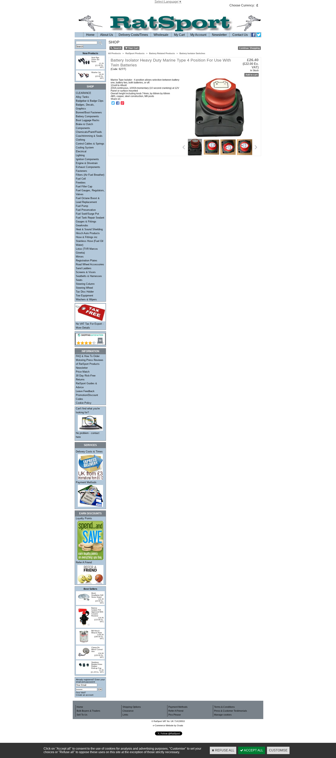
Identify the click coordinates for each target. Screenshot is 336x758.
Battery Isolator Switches (192, 53)
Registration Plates (86, 260)
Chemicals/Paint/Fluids (89, 131)
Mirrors (80, 256)
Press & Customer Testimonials (230, 711)
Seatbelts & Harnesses (89, 276)
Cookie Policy (83, 402)
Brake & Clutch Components (84, 126)
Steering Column (85, 283)
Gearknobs (82, 225)
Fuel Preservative (86, 209)
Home (90, 34)
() (100, 342)
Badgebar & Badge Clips (89, 100)
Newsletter (219, 34)
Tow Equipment (84, 295)
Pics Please (174, 714)
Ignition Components (87, 159)
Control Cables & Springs (90, 143)
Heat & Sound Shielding (89, 229)
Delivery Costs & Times (89, 451)
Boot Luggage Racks (87, 120)
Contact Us (240, 34)
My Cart (179, 34)
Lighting (80, 155)
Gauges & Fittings (86, 221)
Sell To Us (82, 714)
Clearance (128, 711)
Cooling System (85, 147)
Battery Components (87, 116)
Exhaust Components (88, 167)
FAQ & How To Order (88, 356)
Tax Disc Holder (85, 291)
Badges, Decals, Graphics (85, 106)
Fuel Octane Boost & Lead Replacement (88, 200)
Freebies (81, 182)
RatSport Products (134, 53)
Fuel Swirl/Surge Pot (87, 213)
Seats (79, 280)
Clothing (80, 139)
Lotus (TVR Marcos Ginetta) (87, 250)
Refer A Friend (84, 562)
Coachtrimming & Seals (89, 135)
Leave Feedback (85, 391)
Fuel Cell (81, 178)
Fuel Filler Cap (84, 186)
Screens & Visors (86, 272)
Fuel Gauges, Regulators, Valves (90, 192)
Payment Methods (86, 482)
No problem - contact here (87, 435)
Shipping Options (131, 707)
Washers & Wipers (86, 299)
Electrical (81, 151)
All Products (114, 53)
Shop (90, 86)
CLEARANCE (83, 93)
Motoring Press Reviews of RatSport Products (89, 362)
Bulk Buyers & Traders (88, 711)
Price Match (82, 371)
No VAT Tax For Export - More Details (89, 325)
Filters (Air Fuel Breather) (90, 174)
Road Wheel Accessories (90, 264)
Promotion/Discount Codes (87, 397)
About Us (106, 34)
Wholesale (161, 34)
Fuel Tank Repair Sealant (90, 217)
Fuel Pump (82, 205)
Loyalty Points (84, 518)
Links (125, 714)
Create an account (84, 695)
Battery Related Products (162, 53)
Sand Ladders (83, 268)
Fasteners (81, 170)
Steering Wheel (84, 287)
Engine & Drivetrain (87, 163)
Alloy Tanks (82, 96)
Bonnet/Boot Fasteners (89, 112)
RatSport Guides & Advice (86, 385)
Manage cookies (223, 714)
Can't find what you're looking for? (88, 410)
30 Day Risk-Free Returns (85, 377)
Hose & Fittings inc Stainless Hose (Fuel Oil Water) (89, 241)
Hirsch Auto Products (88, 233)
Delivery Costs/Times (133, 34)
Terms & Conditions (224, 707)
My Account (198, 34)
